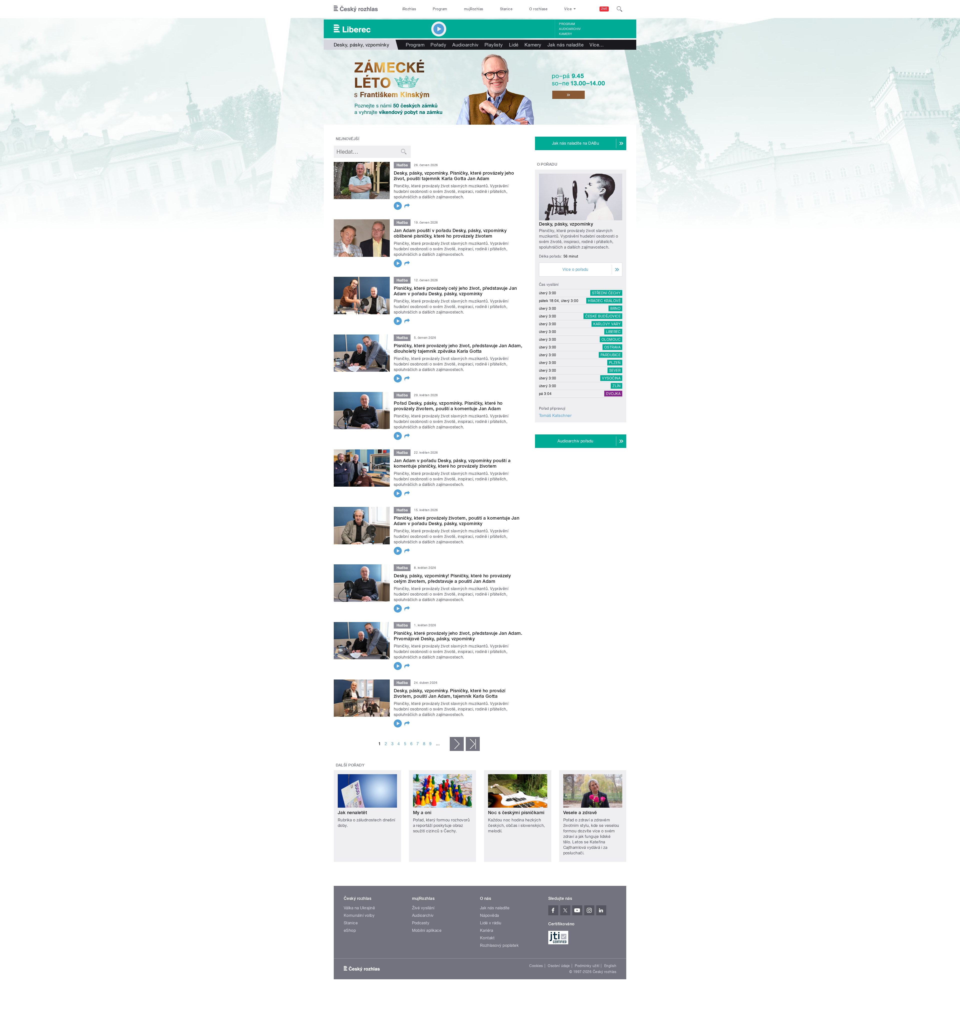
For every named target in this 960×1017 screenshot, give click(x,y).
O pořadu (547, 164)
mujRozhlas (473, 9)
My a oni (422, 812)
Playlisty (493, 44)
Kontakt (487, 938)
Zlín (616, 386)
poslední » (473, 744)
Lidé (513, 44)
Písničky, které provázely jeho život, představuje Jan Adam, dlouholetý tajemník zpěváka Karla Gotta (458, 348)
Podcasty (421, 923)
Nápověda (489, 915)
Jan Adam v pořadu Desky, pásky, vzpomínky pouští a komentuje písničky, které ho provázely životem (452, 463)
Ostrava (612, 347)
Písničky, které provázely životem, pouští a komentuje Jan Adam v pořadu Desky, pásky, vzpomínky (456, 520)
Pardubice (610, 355)
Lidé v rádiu (491, 923)
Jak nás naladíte (566, 44)
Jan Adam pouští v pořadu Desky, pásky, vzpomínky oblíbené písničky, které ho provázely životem (450, 233)
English (610, 966)
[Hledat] (619, 9)
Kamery (565, 34)
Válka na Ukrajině (359, 908)
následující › (457, 744)
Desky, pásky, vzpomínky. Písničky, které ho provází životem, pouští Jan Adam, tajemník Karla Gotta (449, 693)
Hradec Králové (604, 301)
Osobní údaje (559, 966)
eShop (350, 930)
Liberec (613, 332)
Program (440, 9)
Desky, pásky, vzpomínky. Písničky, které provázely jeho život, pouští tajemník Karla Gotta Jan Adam (454, 175)
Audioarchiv (569, 29)
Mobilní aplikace (427, 930)
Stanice (506, 9)
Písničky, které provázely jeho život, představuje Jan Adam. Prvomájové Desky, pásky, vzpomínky (458, 636)
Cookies (536, 966)
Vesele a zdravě (580, 812)
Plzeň (614, 363)
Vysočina (611, 378)
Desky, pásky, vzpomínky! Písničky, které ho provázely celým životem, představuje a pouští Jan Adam (452, 578)
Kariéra (486, 930)
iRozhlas (409, 9)
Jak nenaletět (352, 812)
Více (597, 44)
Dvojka (613, 394)
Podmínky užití (587, 966)
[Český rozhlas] (356, 9)
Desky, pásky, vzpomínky (566, 224)
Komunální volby (359, 915)
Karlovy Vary (606, 324)
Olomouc (611, 339)
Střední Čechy (606, 293)
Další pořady (350, 765)
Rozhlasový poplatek (499, 945)
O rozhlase (538, 9)
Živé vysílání (423, 908)
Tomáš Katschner (555, 415)
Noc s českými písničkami (516, 812)
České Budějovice (602, 316)
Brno (615, 309)
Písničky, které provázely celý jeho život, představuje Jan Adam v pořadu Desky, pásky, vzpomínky (455, 291)
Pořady (438, 44)
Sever (614, 370)
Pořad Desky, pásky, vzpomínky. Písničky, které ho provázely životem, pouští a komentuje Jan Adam (448, 405)
